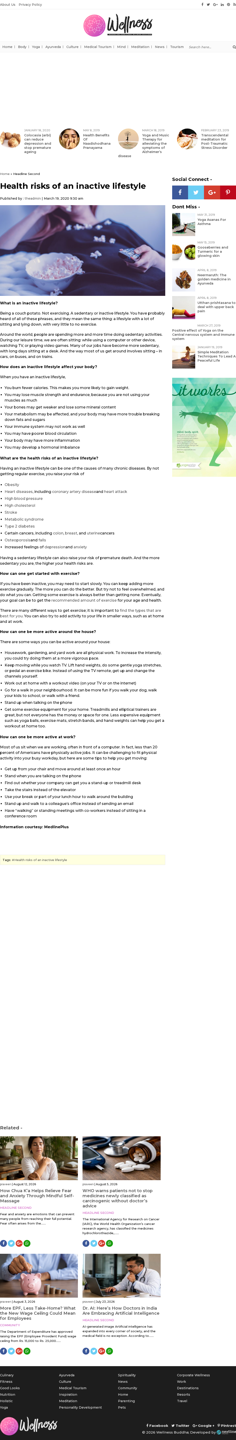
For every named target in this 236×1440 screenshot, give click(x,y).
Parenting (126, 1401)
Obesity (12, 485)
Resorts (183, 1394)
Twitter (182, 1425)
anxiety (80, 547)
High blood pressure (24, 498)
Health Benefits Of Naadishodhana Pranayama (97, 141)
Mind (121, 47)
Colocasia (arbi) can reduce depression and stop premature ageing (37, 143)
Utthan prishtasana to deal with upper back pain (217, 307)
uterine (93, 533)
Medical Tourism (98, 47)
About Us (7, 5)
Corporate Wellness (193, 1375)
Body (22, 47)
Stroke (11, 512)
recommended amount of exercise (84, 600)
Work (181, 1382)
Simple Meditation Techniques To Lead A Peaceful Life (217, 356)
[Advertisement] (118, 87)
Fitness (6, 1382)
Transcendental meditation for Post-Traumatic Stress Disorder (214, 141)
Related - (11, 1128)
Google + (205, 1425)
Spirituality (127, 1375)
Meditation (140, 47)
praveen (5, 1184)
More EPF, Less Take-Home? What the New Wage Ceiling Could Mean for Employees (38, 1313)
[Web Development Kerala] (226, 1432)
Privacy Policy (30, 5)
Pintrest (228, 1425)
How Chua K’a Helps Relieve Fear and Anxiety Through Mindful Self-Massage (37, 1195)
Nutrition (7, 1394)
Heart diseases (19, 491)
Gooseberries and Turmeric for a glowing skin (213, 251)
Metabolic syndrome (24, 519)
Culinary (7, 1375)
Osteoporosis (17, 540)
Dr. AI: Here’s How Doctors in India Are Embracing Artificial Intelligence (121, 1311)
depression (54, 547)
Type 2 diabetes (20, 526)
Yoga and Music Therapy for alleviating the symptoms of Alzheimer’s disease (143, 145)
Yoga (36, 47)
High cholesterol (20, 505)
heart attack (115, 491)
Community (10, 1325)
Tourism (177, 47)
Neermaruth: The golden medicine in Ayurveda (214, 279)
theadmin (33, 198)
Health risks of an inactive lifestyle (40, 860)
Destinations (188, 1388)
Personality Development (80, 1407)
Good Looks (10, 1388)
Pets (122, 1407)
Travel (182, 1401)
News (160, 47)
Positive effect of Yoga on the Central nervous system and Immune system (203, 334)
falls (42, 540)
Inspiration (68, 1394)
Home (7, 47)
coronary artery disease (74, 491)
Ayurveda (53, 47)
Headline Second (16, 1207)
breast (71, 533)
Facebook (158, 1425)
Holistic (6, 1401)
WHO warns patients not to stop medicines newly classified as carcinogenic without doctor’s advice (118, 1198)
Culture (72, 47)
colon (58, 533)
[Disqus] (82, 931)
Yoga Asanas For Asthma (212, 222)
